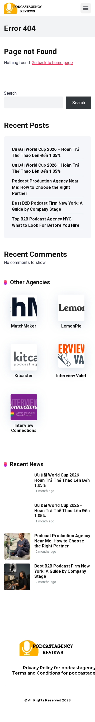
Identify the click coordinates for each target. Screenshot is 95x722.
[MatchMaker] (24, 319)
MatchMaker (23, 326)
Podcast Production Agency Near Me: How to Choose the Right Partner (45, 187)
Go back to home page (52, 62)
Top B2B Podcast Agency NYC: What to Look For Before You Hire (45, 222)
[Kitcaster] (24, 369)
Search (10, 93)
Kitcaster (24, 375)
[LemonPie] (71, 319)
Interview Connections (23, 428)
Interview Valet (71, 375)
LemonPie (71, 326)
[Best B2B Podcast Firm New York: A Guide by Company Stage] (17, 588)
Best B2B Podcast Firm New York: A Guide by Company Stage (47, 206)
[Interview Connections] (24, 418)
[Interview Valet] (71, 366)
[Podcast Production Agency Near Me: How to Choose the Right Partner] (17, 558)
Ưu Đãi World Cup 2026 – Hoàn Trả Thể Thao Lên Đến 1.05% (45, 152)
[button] (85, 8)
